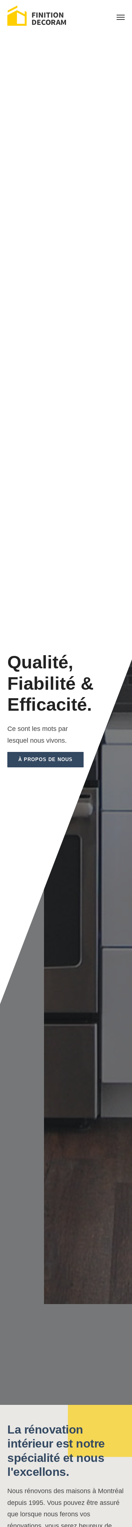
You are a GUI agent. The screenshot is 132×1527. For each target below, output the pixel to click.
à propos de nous (45, 759)
